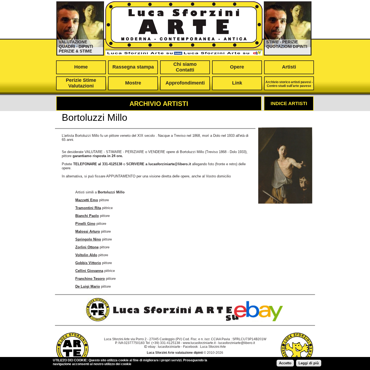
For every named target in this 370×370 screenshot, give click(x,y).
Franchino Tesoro (90, 279)
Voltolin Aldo (86, 255)
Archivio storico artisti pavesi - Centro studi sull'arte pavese (289, 84)
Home (81, 67)
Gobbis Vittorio (88, 263)
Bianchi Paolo (87, 216)
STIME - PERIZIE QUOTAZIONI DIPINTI (286, 44)
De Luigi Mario (87, 286)
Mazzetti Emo (86, 200)
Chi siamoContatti (185, 67)
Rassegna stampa (133, 67)
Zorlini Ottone (87, 247)
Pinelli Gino (85, 224)
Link (237, 83)
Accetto (285, 363)
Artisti (289, 67)
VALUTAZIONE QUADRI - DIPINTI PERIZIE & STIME (76, 46)
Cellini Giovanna (89, 271)
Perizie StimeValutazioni (81, 83)
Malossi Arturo (87, 231)
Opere (237, 67)
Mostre (133, 83)
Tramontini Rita (88, 208)
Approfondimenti (185, 83)
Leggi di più (308, 363)
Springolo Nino (88, 239)
